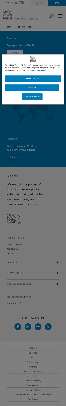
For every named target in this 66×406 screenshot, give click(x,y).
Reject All (32, 87)
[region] (33, 79)
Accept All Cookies (33, 78)
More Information (38, 70)
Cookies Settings (32, 96)
